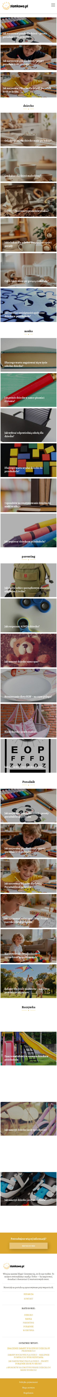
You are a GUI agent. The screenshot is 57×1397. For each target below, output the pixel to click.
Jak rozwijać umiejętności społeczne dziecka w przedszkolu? (25, 314)
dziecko (28, 106)
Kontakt (28, 1299)
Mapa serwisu (28, 1387)
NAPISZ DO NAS (28, 1246)
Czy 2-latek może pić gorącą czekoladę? (27, 281)
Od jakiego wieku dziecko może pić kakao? (28, 140)
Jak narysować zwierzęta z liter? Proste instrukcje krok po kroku (26, 920)
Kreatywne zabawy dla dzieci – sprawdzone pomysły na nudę (22, 955)
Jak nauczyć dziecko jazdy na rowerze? (26, 1130)
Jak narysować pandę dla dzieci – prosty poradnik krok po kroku (25, 35)
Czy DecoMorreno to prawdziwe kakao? (27, 211)
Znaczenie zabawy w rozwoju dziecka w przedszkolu (26, 1058)
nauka (28, 331)
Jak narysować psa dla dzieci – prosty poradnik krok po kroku (23, 62)
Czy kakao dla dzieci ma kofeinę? (23, 176)
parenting (28, 556)
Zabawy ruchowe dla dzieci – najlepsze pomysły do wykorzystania (28, 1356)
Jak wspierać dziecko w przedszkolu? (25, 541)
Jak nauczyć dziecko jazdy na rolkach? (25, 1200)
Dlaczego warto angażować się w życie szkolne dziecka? (26, 364)
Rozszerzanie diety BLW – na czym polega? (28, 696)
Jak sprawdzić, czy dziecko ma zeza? (24, 767)
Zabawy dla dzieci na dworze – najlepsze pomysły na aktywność (27, 990)
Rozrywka (28, 1007)
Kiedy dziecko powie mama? (20, 732)
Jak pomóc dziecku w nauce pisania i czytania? (24, 399)
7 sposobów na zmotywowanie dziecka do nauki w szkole (28, 504)
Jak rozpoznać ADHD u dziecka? (22, 626)
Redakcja (28, 1294)
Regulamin (28, 1392)
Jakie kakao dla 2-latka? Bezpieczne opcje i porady (28, 244)
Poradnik (28, 782)
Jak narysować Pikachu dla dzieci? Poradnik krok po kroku (27, 90)
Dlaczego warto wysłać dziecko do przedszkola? (24, 469)
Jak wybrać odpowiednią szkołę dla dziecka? (24, 434)
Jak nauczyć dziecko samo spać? (22, 661)
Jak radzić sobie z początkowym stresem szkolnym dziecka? (27, 589)
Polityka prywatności (28, 1382)
